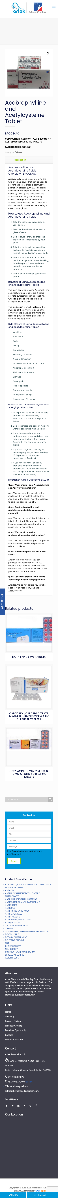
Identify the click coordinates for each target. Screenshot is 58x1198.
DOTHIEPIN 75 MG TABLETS (29, 657)
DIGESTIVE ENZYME (14, 940)
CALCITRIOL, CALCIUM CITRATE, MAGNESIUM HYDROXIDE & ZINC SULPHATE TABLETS (29, 716)
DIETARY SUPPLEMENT (16, 937)
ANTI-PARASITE (12, 916)
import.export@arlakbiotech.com (23, 1091)
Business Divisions (13, 1021)
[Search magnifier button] (50, 799)
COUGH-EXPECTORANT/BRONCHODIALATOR (27, 931)
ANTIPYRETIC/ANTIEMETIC (18, 919)
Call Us (14, 1195)
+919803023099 (16, 1077)
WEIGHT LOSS (12, 957)
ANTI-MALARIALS (13, 914)
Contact (9, 1035)
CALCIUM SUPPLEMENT (16, 925)
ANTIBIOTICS (11, 905)
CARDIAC (9, 928)
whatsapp (41, 1195)
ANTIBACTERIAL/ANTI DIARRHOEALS (22, 902)
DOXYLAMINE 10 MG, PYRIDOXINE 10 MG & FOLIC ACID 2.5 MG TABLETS (29, 774)
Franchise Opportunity (15, 1030)
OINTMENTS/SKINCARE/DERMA (20, 952)
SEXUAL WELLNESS (14, 955)
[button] (48, 53)
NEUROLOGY (11, 949)
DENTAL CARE (12, 934)
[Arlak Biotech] (29, 8)
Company (9, 1017)
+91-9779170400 (16, 1082)
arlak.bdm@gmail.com (18, 1086)
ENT (7, 943)
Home (8, 1012)
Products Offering (13, 1026)
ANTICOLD (10, 908)
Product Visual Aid (14, 1040)
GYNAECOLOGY (13, 946)
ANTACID (9, 890)
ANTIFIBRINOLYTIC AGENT (18, 911)
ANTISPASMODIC (13, 922)
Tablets (18, 152)
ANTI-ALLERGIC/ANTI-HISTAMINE (21, 899)
